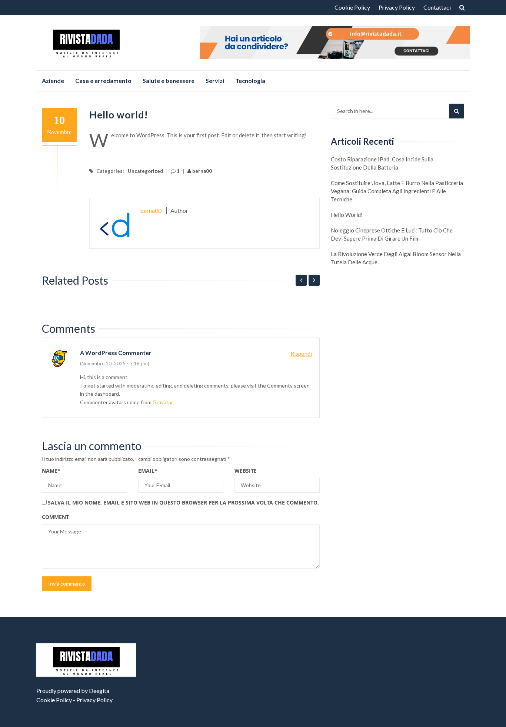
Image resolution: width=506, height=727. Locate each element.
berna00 (201, 171)
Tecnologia (250, 80)
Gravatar (163, 402)
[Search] (456, 111)
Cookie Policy (352, 7)
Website (245, 470)
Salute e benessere (168, 80)
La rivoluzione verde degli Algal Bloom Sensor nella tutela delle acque (396, 258)
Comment (55, 516)
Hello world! (347, 214)
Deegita (99, 690)
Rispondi (301, 353)
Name (51, 470)
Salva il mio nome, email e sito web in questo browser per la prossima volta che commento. (183, 502)
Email (147, 470)
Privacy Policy (397, 7)
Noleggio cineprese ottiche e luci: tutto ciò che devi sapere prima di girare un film (392, 234)
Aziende (53, 80)
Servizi (215, 80)
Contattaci (437, 7)
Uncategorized (145, 171)
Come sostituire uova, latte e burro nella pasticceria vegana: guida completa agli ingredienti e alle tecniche (397, 191)
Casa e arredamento (103, 80)
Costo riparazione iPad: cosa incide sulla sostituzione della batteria (382, 163)
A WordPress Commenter (116, 352)
